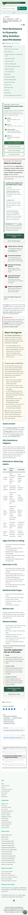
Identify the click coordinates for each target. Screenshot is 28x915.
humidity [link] (20, 223)
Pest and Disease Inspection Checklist (14, 597)
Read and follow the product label (14, 404)
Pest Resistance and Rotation (12, 605)
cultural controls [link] (8, 431)
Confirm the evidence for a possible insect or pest (14, 55)
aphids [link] (18, 312)
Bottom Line (7, 90)
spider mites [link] (5, 312)
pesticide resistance (17, 718)
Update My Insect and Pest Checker (14, 689)
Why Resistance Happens (9, 77)
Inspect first (8, 379)
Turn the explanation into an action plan (12, 95)
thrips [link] (15, 312)
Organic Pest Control (15, 355)
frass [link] (17, 191)
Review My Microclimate (14, 241)
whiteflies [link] (11, 312)
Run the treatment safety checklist (14, 398)
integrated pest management (10, 716)
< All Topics (6, 17)
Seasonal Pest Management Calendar (14, 347)
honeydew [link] (13, 191)
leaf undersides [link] (12, 250)
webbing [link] (8, 191)
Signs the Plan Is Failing (9, 82)
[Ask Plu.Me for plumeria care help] (25, 912)
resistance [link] (7, 304)
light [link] (16, 212)
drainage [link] (6, 323)
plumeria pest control (8, 719)
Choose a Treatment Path (14, 142)
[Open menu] (14, 13)
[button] (23, 25)
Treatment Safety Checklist (12, 351)
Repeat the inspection (9, 69)
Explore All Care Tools (14, 694)
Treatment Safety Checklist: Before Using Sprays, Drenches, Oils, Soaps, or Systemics (15, 627)
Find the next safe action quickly (11, 49)
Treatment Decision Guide (14, 146)
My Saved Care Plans (14, 154)
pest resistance (7, 718)
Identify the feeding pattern (11, 63)
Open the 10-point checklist (11, 326)
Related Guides (7, 92)
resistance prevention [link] (12, 427)
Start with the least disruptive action (12, 66)
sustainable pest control (9, 723)
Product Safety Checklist (14, 150)
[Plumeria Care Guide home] (14, 3)
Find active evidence (9, 61)
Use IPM (8, 391)
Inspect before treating (9, 58)
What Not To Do (7, 84)
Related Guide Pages (8, 87)
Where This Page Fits (9, 71)
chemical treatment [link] (15, 434)
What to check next (8, 51)
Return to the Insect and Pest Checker (14, 236)
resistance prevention (8, 721)
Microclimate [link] (8, 223)
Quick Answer (7, 74)
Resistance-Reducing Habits (10, 79)
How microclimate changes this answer (12, 297)
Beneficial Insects (10, 356)
